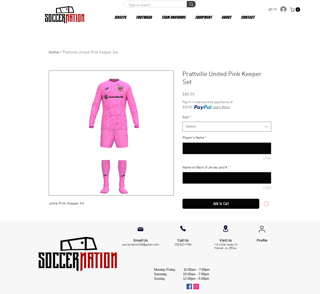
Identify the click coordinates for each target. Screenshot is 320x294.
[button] (295, 9)
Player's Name (194, 138)
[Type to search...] (191, 4)
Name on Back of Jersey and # (205, 168)
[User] (262, 229)
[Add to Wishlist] (266, 204)
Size (186, 117)
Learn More (221, 107)
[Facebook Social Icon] (189, 286)
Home (54, 52)
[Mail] (140, 229)
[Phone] (183, 228)
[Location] (225, 228)
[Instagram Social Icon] (196, 286)
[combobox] (226, 127)
